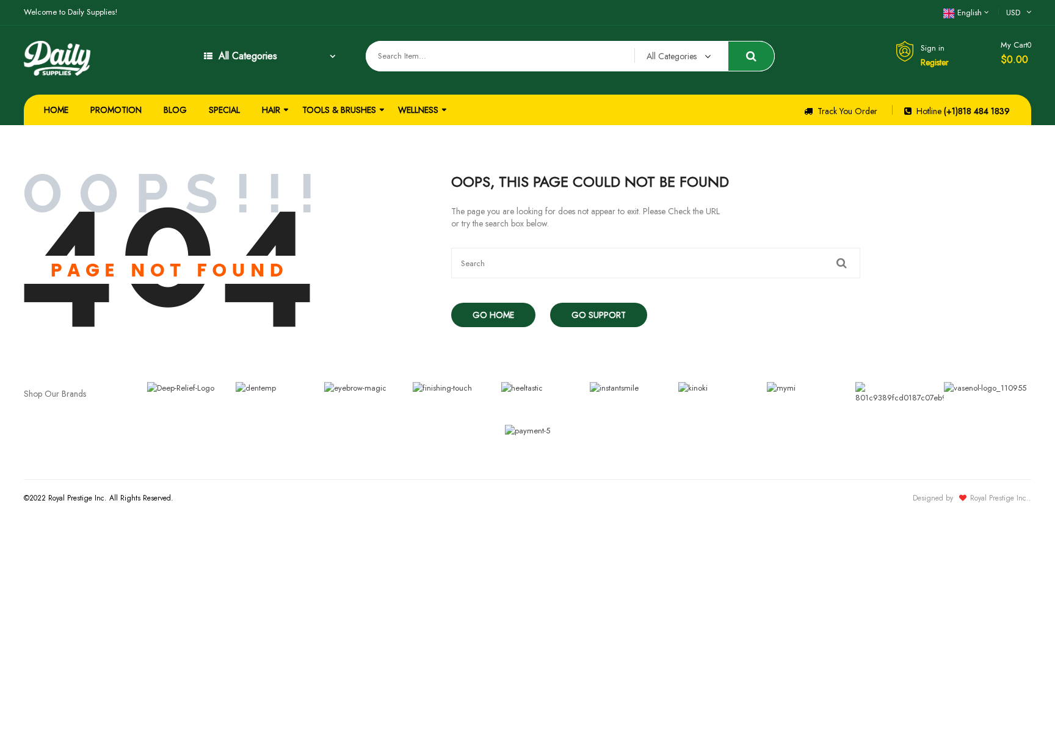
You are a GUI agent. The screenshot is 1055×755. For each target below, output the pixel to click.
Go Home (493, 315)
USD (1013, 12)
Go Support (598, 315)
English (969, 12)
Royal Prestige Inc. (999, 498)
